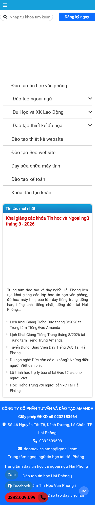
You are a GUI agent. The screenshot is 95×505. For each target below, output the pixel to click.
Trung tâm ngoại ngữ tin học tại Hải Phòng (46, 456)
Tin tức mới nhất (20, 208)
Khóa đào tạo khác (31, 192)
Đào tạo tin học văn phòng (39, 86)
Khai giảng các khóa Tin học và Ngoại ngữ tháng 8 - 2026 (47, 221)
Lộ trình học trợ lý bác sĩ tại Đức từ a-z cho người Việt (46, 375)
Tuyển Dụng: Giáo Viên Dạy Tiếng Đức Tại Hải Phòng (48, 350)
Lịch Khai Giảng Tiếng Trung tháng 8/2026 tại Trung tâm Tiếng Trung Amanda (47, 337)
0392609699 (50, 440)
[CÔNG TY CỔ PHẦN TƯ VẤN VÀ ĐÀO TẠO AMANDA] (5, 5)
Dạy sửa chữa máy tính (35, 166)
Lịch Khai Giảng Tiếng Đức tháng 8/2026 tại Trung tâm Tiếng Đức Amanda (46, 325)
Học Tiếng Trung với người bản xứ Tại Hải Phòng (45, 388)
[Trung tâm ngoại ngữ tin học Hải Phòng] (47, 51)
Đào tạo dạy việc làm (66, 495)
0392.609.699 (21, 497)
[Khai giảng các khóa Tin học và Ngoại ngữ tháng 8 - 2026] (47, 257)
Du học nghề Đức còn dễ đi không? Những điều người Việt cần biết (49, 363)
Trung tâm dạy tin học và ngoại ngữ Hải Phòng (46, 466)
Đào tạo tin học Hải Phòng (46, 475)
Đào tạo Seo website (33, 152)
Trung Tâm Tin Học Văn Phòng (46, 485)
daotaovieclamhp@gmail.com (51, 448)
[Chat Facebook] (84, 491)
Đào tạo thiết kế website (37, 139)
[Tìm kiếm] (5, 17)
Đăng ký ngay (77, 16)
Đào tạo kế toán (28, 179)
